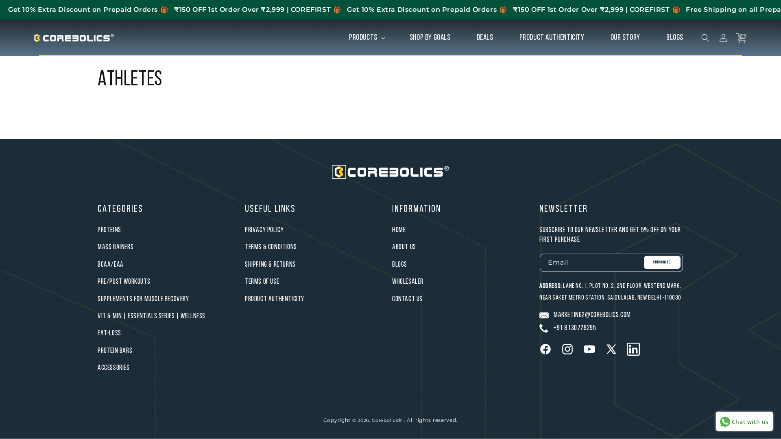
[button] (366, 38)
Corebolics (385, 420)
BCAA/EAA (111, 265)
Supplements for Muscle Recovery (143, 299)
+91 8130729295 (574, 328)
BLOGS (399, 265)
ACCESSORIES (114, 368)
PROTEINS (109, 230)
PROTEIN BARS (115, 351)
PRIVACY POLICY (264, 230)
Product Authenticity (274, 299)
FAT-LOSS (109, 333)
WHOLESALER (407, 282)
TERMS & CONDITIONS (271, 247)
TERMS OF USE (262, 282)
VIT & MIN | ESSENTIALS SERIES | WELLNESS (151, 316)
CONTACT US (407, 299)
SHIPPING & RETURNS (270, 265)
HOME (399, 230)
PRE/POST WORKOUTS (124, 282)
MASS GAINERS (115, 247)
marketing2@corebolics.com (592, 315)
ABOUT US (404, 247)
